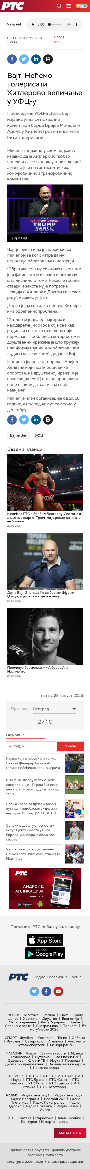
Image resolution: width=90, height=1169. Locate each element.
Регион (49, 1015)
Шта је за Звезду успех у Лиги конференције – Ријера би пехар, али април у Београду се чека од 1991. (32, 787)
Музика (77, 1053)
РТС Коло (36, 1083)
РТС (11, 1118)
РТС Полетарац (53, 1087)
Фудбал (26, 1038)
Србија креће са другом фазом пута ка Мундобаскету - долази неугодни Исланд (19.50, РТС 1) (31, 808)
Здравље (16, 1060)
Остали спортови (31, 1045)
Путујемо (42, 1057)
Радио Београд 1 (36, 1095)
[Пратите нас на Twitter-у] (34, 991)
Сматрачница (47, 1026)
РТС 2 (33, 1076)
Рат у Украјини (53, 1022)
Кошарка (45, 1038)
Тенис (62, 1038)
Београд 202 (54, 1099)
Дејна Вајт (19, 435)
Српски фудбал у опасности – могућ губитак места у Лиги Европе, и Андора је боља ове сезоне (30, 832)
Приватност (19, 1150)
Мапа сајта (70, 1133)
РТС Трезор (59, 1083)
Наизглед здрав (46, 1067)
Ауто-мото (76, 1041)
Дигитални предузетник (24, 1064)
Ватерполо (34, 1041)
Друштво (49, 1018)
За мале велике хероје (67, 1064)
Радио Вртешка (39, 1106)
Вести (13, 1015)
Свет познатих (66, 1057)
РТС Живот (58, 1079)
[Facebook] (12, 59)
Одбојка (78, 1038)
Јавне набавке (69, 1118)
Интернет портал (55, 1121)
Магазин (14, 1053)
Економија (70, 1018)
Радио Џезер (67, 1106)
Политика (31, 1015)
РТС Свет (65, 1076)
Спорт (11, 1038)
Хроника (30, 1018)
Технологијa (20, 1057)
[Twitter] (24, 59)
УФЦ (39, 435)
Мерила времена (22, 1022)
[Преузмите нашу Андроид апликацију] (45, 953)
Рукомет (13, 1041)
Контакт (24, 1118)
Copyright (40, 1150)
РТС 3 (48, 1076)
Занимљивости (53, 1053)
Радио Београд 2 (68, 1095)
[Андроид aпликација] (45, 888)
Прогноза (20, 708)
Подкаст (70, 1026)
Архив (45, 1109)
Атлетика (55, 1041)
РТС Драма (35, 1079)
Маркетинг (44, 1118)
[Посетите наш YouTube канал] (58, 991)
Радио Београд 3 (25, 1099)
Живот (31, 1053)
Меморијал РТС (62, 1045)
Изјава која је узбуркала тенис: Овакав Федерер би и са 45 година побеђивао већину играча (33, 763)
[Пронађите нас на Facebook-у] (46, 991)
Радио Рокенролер (49, 1102)
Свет (64, 1015)
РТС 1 (19, 1076)
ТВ (9, 1076)
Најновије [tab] (15, 734)
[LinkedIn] (36, 59)
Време (74, 1022)
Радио (12, 1095)
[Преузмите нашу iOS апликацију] (45, 940)
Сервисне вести (18, 1026)
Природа (72, 1060)
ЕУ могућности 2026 (58, 1027)
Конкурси (29, 1121)
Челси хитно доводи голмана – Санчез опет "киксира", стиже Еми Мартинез (33, 854)
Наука (55, 1060)
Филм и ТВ (36, 1060)
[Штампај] (48, 59)
